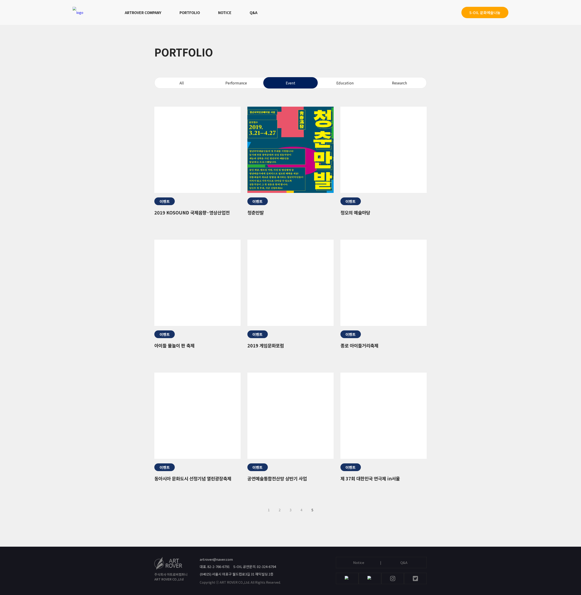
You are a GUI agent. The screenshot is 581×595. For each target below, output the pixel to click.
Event (290, 83)
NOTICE (224, 12)
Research (399, 83)
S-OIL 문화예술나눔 (484, 12)
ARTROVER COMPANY (143, 12)
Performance (236, 83)
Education (345, 83)
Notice (358, 562)
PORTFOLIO (190, 12)
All (182, 83)
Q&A (253, 12)
